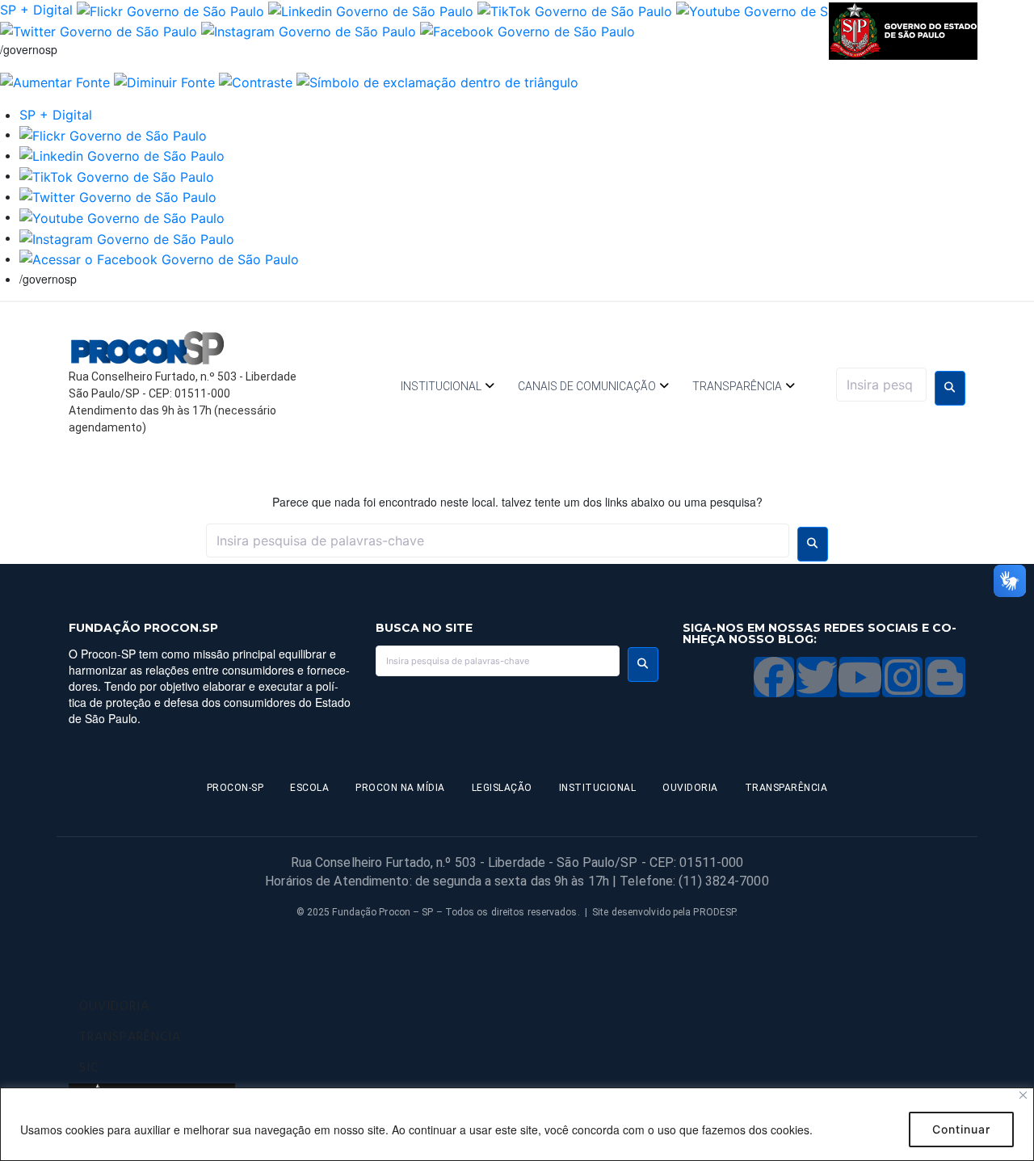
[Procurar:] (881, 385)
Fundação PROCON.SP (143, 627)
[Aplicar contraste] (255, 81)
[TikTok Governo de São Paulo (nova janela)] (574, 10)
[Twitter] (817, 677)
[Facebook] (774, 677)
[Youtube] (859, 677)
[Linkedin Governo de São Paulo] (122, 155)
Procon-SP (235, 787)
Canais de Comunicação (587, 386)
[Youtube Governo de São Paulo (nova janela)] (778, 10)
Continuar (961, 1129)
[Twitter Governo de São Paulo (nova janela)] (98, 31)
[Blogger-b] (945, 677)
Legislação (502, 787)
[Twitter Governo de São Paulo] (117, 196)
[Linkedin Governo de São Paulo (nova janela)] (370, 10)
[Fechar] (1023, 1095)
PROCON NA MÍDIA (400, 787)
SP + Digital (36, 10)
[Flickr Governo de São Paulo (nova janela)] (170, 10)
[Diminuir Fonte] (164, 81)
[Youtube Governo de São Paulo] (122, 216)
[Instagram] (902, 677)
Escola (309, 787)
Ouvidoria (690, 787)
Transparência (737, 386)
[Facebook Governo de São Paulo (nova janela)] (527, 31)
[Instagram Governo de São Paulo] (308, 31)
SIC (89, 1068)
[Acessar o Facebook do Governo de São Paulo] (159, 258)
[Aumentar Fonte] (55, 81)
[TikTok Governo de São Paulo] (116, 175)
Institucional (441, 386)
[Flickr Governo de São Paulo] (113, 134)
